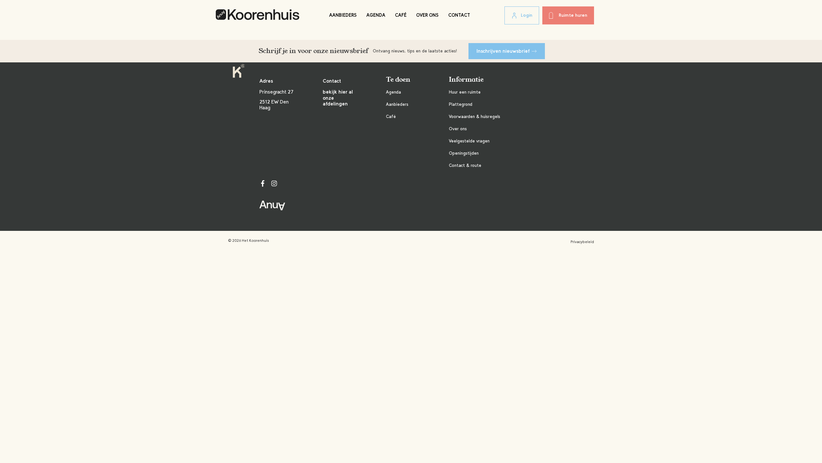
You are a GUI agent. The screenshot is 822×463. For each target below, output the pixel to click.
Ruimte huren (573, 15)
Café (401, 15)
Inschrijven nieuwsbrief (503, 51)
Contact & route (465, 165)
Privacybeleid (582, 242)
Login (526, 15)
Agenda (375, 15)
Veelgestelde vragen (469, 141)
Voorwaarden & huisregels (474, 116)
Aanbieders (343, 15)
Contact (459, 15)
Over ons (427, 15)
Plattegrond (460, 104)
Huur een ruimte (465, 92)
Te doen (398, 79)
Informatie (466, 79)
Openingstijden (464, 153)
